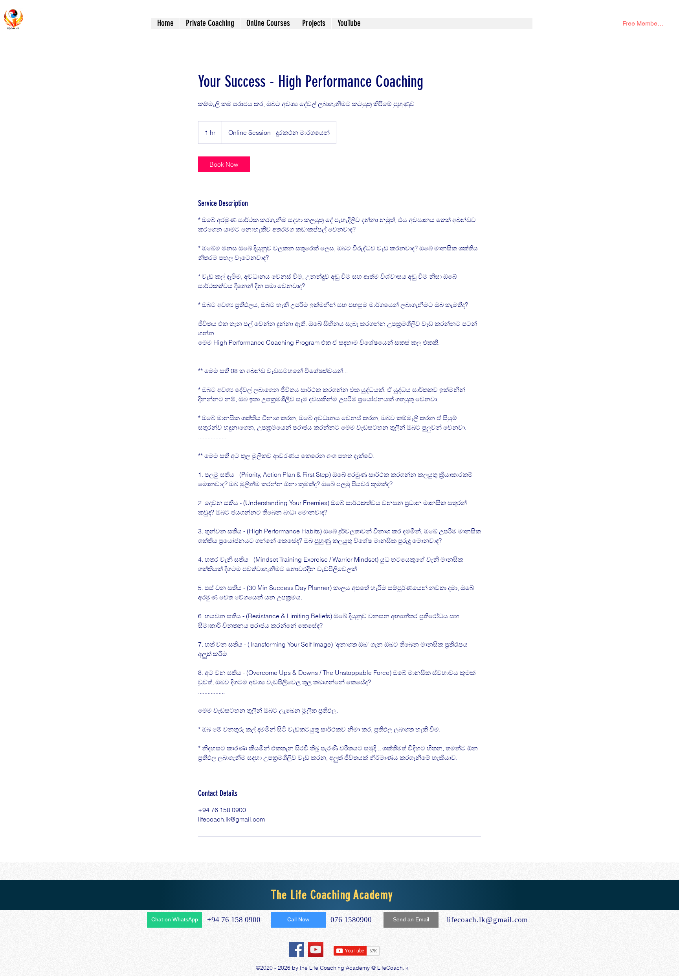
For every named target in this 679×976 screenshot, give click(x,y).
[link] (224, 164)
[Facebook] (296, 949)
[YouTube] (315, 949)
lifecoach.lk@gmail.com (488, 919)
